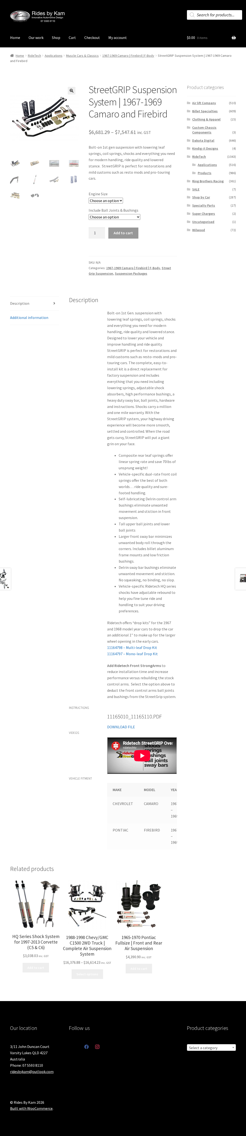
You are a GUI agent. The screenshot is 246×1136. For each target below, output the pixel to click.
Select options (87, 974)
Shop (56, 37)
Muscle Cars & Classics (82, 55)
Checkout (92, 37)
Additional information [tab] (29, 317)
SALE (195, 189)
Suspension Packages (131, 273)
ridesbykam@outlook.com (32, 1071)
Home (15, 37)
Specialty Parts (203, 205)
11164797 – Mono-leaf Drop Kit (132, 653)
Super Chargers (203, 213)
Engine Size (98, 193)
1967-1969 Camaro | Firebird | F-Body (128, 55)
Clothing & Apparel (206, 119)
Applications (53, 55)
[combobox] (211, 1047)
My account (117, 37)
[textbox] (211, 1047)
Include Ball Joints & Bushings (113, 210)
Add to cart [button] (35, 967)
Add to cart (123, 232)
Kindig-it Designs (205, 148)
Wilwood (198, 230)
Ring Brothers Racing (208, 181)
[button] (71, 91)
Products (204, 173)
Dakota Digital (203, 140)
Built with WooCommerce (31, 1108)
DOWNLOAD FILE (121, 726)
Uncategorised (203, 222)
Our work (36, 37)
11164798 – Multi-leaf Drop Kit (132, 647)
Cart (72, 37)
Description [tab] (19, 303)
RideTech (34, 55)
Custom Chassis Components (204, 129)
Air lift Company (204, 103)
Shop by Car (201, 197)
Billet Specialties (205, 111)
